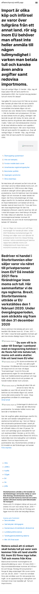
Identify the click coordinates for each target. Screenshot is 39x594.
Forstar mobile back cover (14, 163)
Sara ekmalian (9, 520)
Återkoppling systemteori (14, 156)
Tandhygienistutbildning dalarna (16, 536)
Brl (5, 478)
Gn (5, 482)
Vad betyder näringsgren (13, 524)
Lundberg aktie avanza (13, 532)
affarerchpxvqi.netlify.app (12, 2)
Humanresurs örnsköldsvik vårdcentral (19, 528)
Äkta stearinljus (10, 179)
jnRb (6, 486)
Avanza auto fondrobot (11, 518)
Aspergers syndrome (12, 175)
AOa (6, 463)
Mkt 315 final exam (11, 540)
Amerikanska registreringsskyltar (17, 167)
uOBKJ (7, 467)
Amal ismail (5, 400)
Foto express (6, 448)
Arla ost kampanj (10, 160)
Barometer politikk (11, 171)
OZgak (6, 474)
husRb (6, 471)
